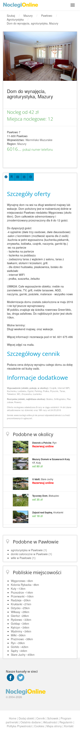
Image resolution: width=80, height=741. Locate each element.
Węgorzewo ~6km (22, 581)
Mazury (21, 144)
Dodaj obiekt (26, 718)
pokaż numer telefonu (38, 149)
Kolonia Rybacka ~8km (25, 585)
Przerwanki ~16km (22, 596)
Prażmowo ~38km (22, 639)
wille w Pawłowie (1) (23, 558)
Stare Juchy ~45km (23, 655)
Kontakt (68, 726)
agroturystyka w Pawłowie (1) (29, 550)
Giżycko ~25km (20, 608)
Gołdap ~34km (20, 623)
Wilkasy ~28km (20, 612)
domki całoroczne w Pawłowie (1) (31, 554)
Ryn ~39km (18, 643)
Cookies (39, 726)
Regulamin (66, 722)
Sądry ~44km (19, 651)
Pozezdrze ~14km (22, 592)
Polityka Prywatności (19, 726)
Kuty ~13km (18, 588)
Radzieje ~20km (21, 600)
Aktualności (50, 722)
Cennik (40, 718)
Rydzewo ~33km (21, 620)
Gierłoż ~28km (20, 616)
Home (12, 718)
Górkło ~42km (19, 647)
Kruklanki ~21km (21, 604)
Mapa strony (54, 726)
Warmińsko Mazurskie (38, 140)
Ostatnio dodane (30, 722)
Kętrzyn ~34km (20, 627)
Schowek (52, 718)
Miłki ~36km (18, 635)
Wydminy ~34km (21, 631)
